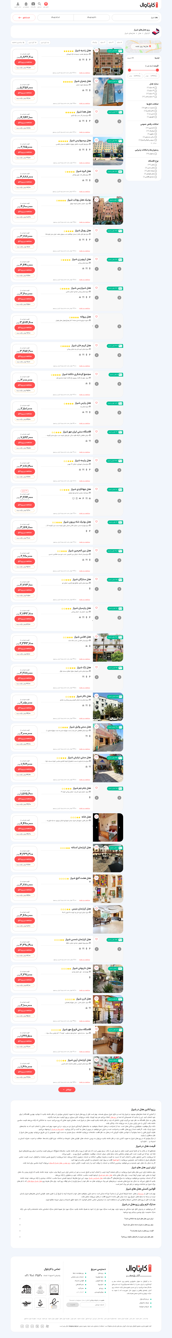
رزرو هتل (100, 1273)
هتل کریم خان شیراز (81, 345)
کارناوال (147, 33)
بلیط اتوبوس (99, 1281)
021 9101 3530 (33, 1276)
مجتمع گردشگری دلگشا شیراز (76, 374)
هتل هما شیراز (84, 112)
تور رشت (39, 1319)
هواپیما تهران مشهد (123, 1319)
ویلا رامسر (145, 1319)
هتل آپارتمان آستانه (81, 847)
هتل (139, 33)
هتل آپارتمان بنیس (81, 909)
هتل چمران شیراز (82, 81)
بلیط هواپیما (99, 1277)
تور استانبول (88, 1319)
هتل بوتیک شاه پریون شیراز (77, 522)
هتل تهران (73, 1319)
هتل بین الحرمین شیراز (79, 551)
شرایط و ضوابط (73, 1326)
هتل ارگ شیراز (84, 667)
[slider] (157, 70)
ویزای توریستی (99, 1292)
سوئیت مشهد (80, 1319)
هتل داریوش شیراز (81, 968)
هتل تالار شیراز (84, 696)
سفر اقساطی (80, 1284)
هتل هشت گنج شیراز (80, 878)
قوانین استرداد (79, 1281)
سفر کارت (81, 1288)
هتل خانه (86, 817)
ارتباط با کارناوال (144, 1303)
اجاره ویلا (100, 1284)
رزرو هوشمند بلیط (78, 1273)
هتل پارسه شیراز (83, 460)
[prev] (119, 61)
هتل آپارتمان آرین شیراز (79, 1060)
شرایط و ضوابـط (144, 1307)
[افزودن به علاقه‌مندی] (96, 50)
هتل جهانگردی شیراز (81, 489)
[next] (97, 61)
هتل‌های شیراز (130, 33)
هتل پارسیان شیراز (82, 608)
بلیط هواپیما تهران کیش (110, 1319)
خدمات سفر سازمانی (77, 1277)
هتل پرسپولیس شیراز (80, 140)
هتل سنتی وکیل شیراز (80, 727)
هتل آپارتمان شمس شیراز (78, 939)
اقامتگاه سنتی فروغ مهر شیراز (76, 1029)
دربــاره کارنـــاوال (144, 1299)
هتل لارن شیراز (83, 999)
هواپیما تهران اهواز (64, 1319)
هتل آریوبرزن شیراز (81, 259)
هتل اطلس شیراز (82, 637)
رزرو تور (101, 1288)
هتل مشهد (139, 1319)
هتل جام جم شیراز (82, 788)
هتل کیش (132, 1319)
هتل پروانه (85, 317)
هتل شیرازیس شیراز (81, 288)
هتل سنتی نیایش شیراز (79, 757)
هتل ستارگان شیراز (82, 579)
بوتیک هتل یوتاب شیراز (79, 200)
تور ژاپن (94, 1319)
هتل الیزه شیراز (83, 171)
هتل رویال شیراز (83, 230)
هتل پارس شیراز (83, 403)
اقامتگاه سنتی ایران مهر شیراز (77, 432)
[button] (86, 1219)
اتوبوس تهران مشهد (53, 1319)
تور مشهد (44, 1319)
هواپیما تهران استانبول (30, 1319)
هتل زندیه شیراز (83, 50)
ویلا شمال (100, 1319)
